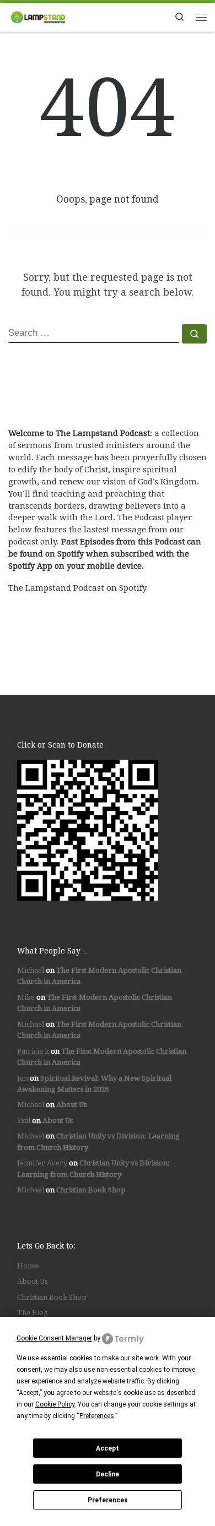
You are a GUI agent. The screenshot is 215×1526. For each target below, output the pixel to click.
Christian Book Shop (91, 1190)
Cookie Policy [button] (54, 1404)
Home (27, 1266)
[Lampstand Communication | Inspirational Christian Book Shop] (38, 16)
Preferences (108, 1500)
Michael (30, 970)
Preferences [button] (96, 1416)
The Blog (32, 1313)
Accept (107, 1448)
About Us (71, 1104)
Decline (107, 1474)
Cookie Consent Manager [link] (54, 1338)
